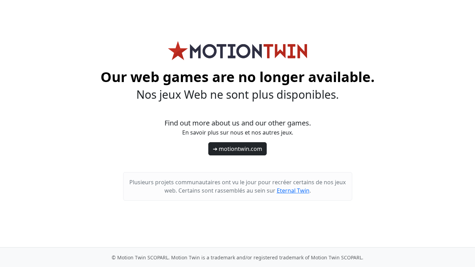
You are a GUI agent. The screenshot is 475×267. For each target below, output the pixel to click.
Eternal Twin (293, 190)
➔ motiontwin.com (237, 149)
